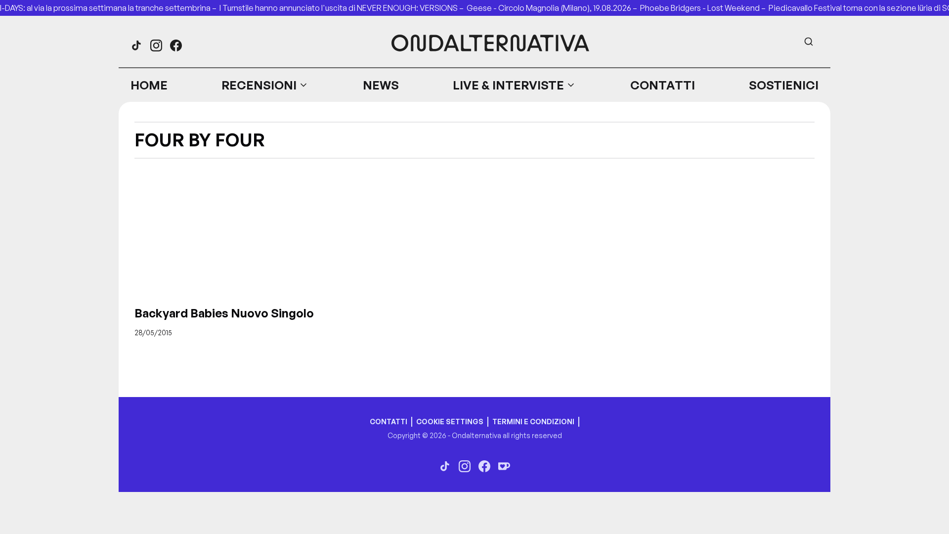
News (381, 85)
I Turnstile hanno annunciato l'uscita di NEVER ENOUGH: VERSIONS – (343, 8)
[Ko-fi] (504, 466)
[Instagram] (156, 45)
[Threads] (136, 45)
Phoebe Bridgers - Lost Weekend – (704, 8)
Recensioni (259, 85)
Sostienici (784, 85)
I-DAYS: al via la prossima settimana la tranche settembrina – (109, 8)
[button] (264, 85)
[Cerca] (809, 41)
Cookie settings (449, 421)
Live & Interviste (508, 85)
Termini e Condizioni (533, 421)
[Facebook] (176, 45)
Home (149, 85)
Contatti (662, 85)
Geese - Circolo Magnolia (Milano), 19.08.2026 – (553, 8)
